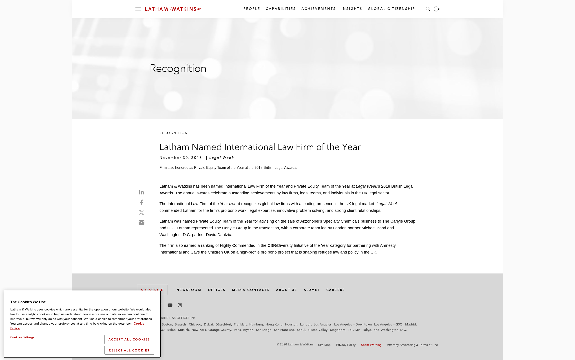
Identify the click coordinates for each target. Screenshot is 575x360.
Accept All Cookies (129, 339)
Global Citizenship (391, 9)
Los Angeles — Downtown (353, 324)
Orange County (219, 330)
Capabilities (281, 9)
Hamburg (256, 324)
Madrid (410, 324)
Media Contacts (251, 290)
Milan (171, 330)
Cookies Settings (22, 337)
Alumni (312, 290)
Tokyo (366, 330)
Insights (351, 9)
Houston (291, 324)
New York (199, 330)
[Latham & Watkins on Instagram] (180, 305)
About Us (286, 290)
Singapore (337, 330)
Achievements (318, 9)
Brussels (180, 324)
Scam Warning (371, 345)
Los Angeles (323, 324)
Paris (237, 330)
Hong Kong (274, 324)
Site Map (324, 345)
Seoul (301, 330)
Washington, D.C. (394, 330)
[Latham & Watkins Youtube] (170, 305)
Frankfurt (240, 324)
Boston (167, 324)
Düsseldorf (223, 324)
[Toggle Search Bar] (427, 8)
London (305, 324)
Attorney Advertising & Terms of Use (412, 345)
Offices (217, 290)
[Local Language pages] (436, 8)
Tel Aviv (354, 330)
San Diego (264, 330)
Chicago (195, 324)
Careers (335, 290)
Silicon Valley (317, 330)
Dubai (208, 324)
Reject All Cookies (129, 350)
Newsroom (189, 290)
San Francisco (284, 330)
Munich (183, 330)
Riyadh (248, 330)
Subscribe (152, 290)
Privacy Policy (346, 345)
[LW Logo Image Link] (173, 9)
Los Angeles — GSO (388, 324)
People (251, 9)
